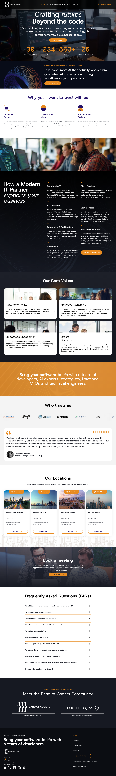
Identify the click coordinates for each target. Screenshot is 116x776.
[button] (49, 4)
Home (43, 4)
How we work (77, 745)
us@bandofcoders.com (13, 523)
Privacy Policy (77, 761)
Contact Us (74, 4)
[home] (12, 4)
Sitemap (94, 761)
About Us (67, 4)
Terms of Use (86, 761)
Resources (57, 4)
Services (48, 4)
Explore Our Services (91, 252)
